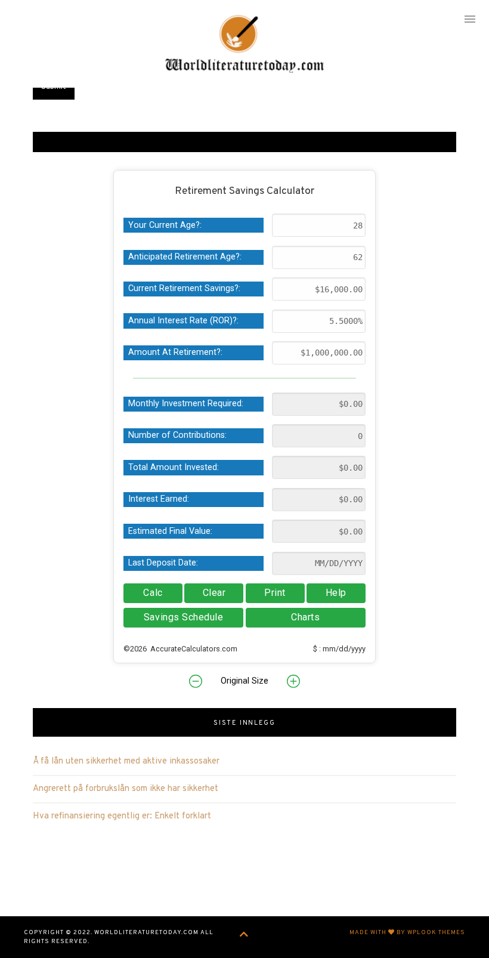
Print (275, 592)
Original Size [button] (244, 681)
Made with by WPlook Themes (407, 933)
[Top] (244, 935)
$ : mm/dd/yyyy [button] (339, 648)
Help (336, 592)
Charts (305, 617)
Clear (214, 592)
